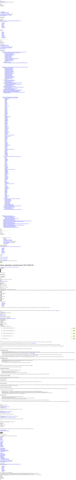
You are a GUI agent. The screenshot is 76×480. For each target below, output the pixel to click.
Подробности (2, 426)
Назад (5, 238)
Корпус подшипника (3, 314)
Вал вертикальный (2, 315)
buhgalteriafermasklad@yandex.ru (16, 20)
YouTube (3, 24)
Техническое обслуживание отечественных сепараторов (8, 417)
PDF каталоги (4, 303)
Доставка (3, 305)
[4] (38, 271)
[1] (38, 269)
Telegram (3, 23)
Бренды (1, 439)
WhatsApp (3, 26)
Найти (1, 476)
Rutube (3, 468)
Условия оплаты (2, 453)
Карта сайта (2, 456)
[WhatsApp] (0, 262)
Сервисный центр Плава (3, 407)
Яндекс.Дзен (3, 252)
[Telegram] (1, 262)
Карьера (1, 444)
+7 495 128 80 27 (3, 11)
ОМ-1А (5, 318)
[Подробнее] (0, 410)
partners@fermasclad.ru (9, 20)
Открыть (71, 328)
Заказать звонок (5, 243)
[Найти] (1, 3)
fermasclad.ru (57, 310)
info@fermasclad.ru (3, 20)
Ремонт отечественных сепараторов (5, 412)
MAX (2, 25)
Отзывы (3, 306)
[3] (38, 270)
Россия (1, 323)
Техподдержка (2, 451)
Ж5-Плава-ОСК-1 (9, 318)
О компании (2, 441)
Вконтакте (3, 22)
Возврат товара (2, 457)
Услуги (1, 438)
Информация (2, 446)
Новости (1, 442)
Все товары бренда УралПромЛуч (4, 430)
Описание (3, 302)
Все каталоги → (1, 340)
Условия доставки (2, 448)
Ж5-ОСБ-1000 (2, 318)
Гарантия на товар (2, 449)
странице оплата (34, 343)
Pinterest (3, 27)
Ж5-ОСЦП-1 (13, 318)
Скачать (74, 328)
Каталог (1, 437)
